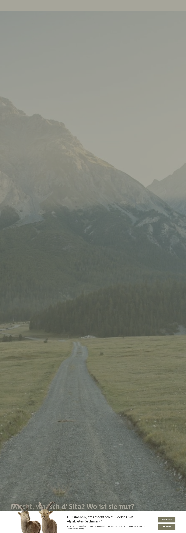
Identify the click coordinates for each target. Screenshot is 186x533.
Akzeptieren (167, 520)
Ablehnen (167, 527)
